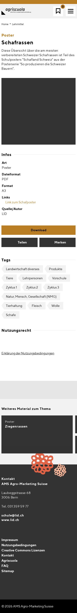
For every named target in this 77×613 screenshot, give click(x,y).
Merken (60, 242)
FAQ (4, 566)
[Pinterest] (12, 580)
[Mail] (4, 580)
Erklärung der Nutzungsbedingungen (27, 353)
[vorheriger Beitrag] (26, 390)
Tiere (9, 278)
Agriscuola (9, 560)
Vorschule (59, 278)
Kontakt (8, 479)
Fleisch (37, 306)
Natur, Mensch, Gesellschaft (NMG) (31, 296)
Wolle (55, 306)
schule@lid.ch (12, 515)
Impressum (9, 540)
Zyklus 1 (11, 287)
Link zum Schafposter (20, 202)
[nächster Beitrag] (51, 390)
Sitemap (7, 571)
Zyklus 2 (32, 287)
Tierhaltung (14, 306)
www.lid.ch (10, 520)
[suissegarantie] (54, 591)
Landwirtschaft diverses (22, 269)
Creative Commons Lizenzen (23, 550)
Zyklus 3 (53, 287)
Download (38, 230)
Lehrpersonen (33, 278)
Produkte (55, 269)
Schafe (11, 315)
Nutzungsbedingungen (18, 545)
